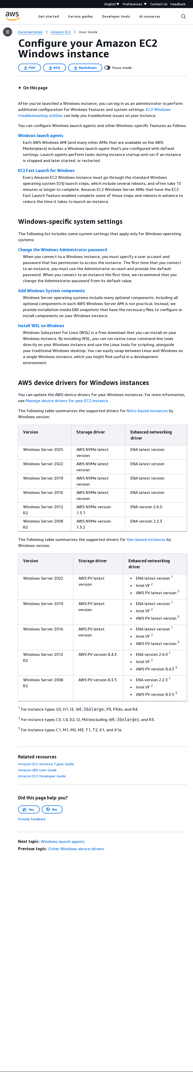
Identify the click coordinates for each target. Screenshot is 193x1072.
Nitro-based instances (147, 410)
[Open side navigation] (7, 31)
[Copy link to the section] (14, 221)
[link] (88, 31)
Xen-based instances (146, 539)
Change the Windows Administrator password (62, 249)
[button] (32, 87)
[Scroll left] (34, 16)
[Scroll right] (164, 16)
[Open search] (183, 16)
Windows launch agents (40, 135)
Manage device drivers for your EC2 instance (67, 400)
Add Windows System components (51, 290)
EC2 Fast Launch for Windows (46, 170)
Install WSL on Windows (41, 325)
